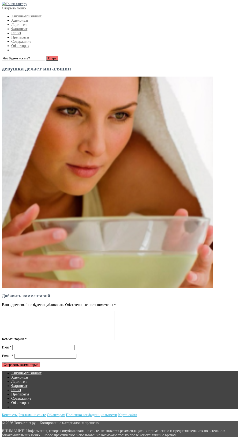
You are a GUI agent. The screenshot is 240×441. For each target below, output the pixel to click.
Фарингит (19, 29)
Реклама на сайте (32, 415)
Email (7, 356)
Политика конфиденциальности (91, 415)
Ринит (16, 33)
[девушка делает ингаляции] (107, 287)
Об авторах (20, 46)
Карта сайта (127, 415)
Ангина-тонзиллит (26, 16)
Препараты (20, 37)
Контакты (10, 415)
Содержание (21, 41)
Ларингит (19, 25)
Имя (6, 347)
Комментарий (14, 339)
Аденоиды (19, 20)
